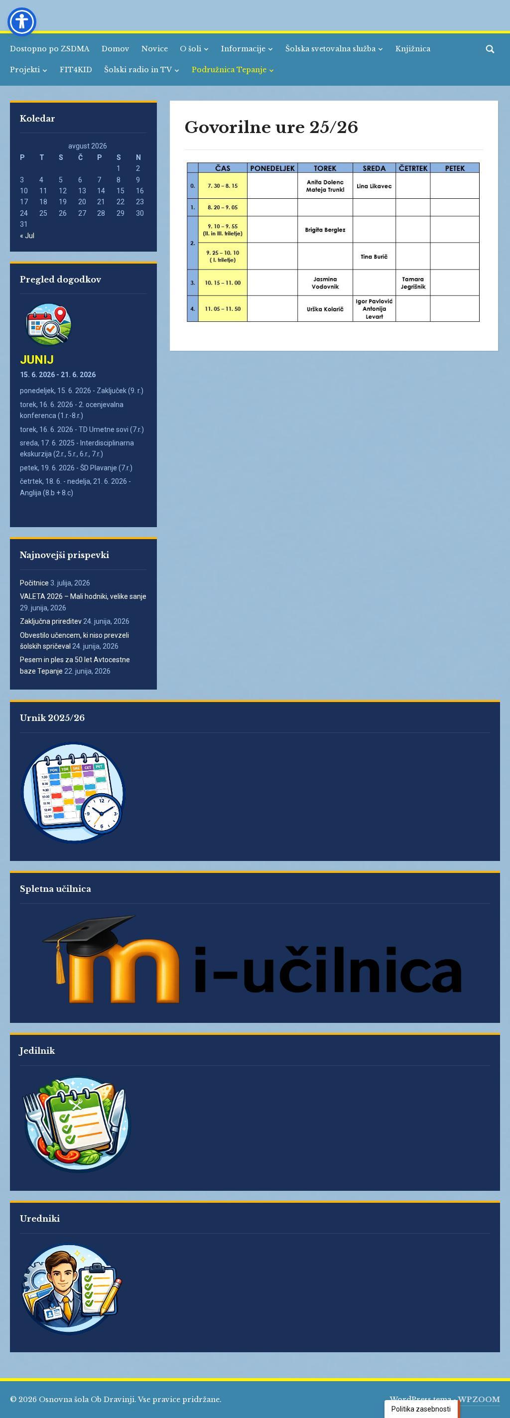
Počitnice (34, 583)
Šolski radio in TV (138, 69)
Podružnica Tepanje (229, 69)
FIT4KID (76, 69)
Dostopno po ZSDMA (50, 48)
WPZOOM (479, 1399)
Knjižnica (412, 48)
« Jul (27, 236)
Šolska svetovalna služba (330, 48)
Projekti (25, 69)
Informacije (243, 48)
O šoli (190, 48)
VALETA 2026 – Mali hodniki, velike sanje (83, 596)
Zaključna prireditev (51, 621)
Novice (154, 48)
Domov (115, 48)
